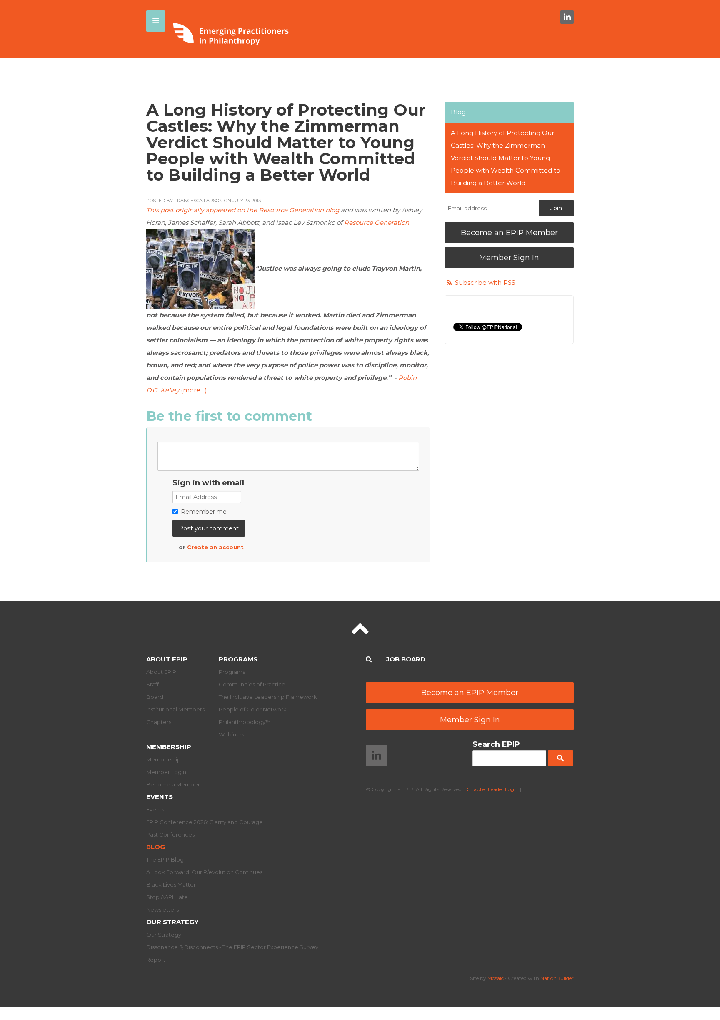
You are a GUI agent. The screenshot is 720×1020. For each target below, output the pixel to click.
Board (154, 696)
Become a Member (173, 784)
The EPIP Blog (165, 859)
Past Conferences (170, 834)
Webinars (231, 734)
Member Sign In (509, 257)
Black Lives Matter (171, 884)
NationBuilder (557, 978)
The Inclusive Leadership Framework (268, 696)
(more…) (194, 390)
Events (159, 797)
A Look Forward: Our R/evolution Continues (204, 872)
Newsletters (162, 909)
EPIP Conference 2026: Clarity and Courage (204, 822)
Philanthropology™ (245, 722)
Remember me (204, 511)
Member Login (166, 772)
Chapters (158, 722)
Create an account (215, 547)
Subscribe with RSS (485, 282)
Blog (458, 112)
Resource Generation (376, 222)
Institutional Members (175, 709)
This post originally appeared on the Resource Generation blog (242, 210)
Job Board (405, 659)
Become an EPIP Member (509, 232)
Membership (168, 747)
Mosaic (496, 978)
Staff (152, 684)
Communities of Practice (252, 684)
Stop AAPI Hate (167, 897)
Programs (238, 659)
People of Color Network (253, 709)
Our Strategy (172, 922)
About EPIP (167, 659)
